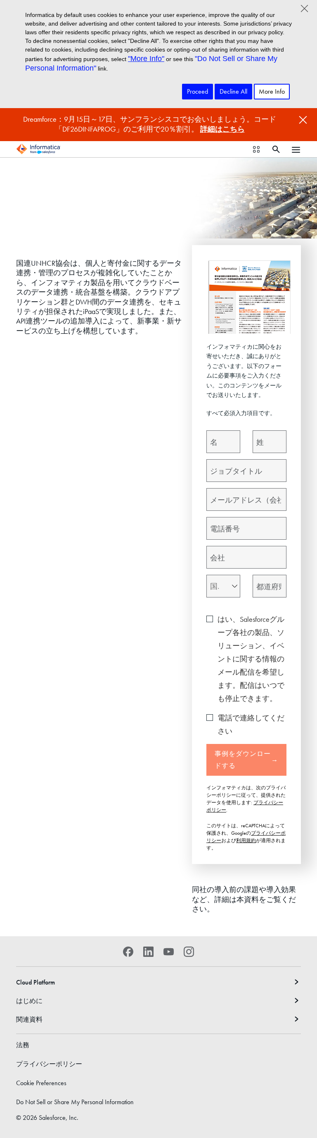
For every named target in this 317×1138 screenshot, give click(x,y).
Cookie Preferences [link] (41, 1083)
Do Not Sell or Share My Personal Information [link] (75, 1102)
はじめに (29, 1000)
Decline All (233, 91)
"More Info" (146, 58)
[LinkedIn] (148, 951)
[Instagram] (189, 951)
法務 (22, 1045)
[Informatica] (38, 149)
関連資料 (29, 1019)
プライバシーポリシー (49, 1064)
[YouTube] (168, 951)
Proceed (197, 91)
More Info (272, 91)
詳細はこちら (222, 129)
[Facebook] (128, 951)
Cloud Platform (35, 982)
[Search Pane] (276, 149)
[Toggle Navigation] (296, 149)
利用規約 (246, 840)
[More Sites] (256, 149)
